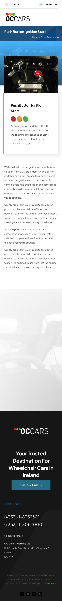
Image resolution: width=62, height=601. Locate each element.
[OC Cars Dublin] (31, 429)
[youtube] (28, 594)
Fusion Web (50, 583)
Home (35, 37)
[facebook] (22, 594)
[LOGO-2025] (18, 13)
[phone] (40, 594)
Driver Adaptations (50, 37)
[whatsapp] (34, 594)
